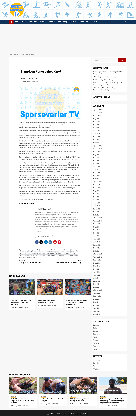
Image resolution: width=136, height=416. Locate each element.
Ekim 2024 (96, 176)
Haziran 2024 (97, 188)
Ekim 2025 (96, 140)
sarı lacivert (74, 253)
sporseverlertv (61, 255)
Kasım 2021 (96, 281)
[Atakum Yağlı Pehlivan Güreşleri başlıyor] (53, 385)
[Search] (125, 22)
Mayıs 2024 (96, 191)
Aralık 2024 (96, 170)
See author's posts (44, 236)
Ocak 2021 (96, 311)
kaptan (73, 251)
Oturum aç (96, 360)
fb (65, 250)
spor (21, 255)
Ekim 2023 (96, 212)
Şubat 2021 (96, 308)
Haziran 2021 (97, 296)
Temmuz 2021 (97, 293)
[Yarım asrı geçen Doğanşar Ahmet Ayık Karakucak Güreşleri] (22, 287)
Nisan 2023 (96, 230)
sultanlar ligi (70, 255)
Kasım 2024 (96, 173)
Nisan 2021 (96, 302)
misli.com (30, 253)
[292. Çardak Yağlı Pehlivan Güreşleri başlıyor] (83, 385)
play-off (36, 253)
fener (68, 250)
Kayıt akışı (96, 363)
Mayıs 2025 (96, 155)
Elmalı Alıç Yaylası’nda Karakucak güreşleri (46, 301)
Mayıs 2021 (96, 299)
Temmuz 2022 (97, 257)
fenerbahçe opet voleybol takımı (46, 251)
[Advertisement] (68, 38)
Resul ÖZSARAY (33, 78)
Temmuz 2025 (97, 149)
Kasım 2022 (96, 245)
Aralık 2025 (96, 134)
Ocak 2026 (96, 131)
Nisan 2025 (96, 158)
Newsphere (77, 414)
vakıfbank (29, 257)
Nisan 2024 (96, 194)
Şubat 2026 (96, 128)
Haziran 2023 (97, 224)
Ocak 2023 (96, 239)
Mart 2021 (96, 305)
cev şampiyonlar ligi (28, 250)
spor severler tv (28, 255)
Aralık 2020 (96, 314)
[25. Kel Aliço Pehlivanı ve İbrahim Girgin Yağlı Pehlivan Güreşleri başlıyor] (23, 385)
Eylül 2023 (96, 215)
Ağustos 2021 (97, 290)
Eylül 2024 (96, 179)
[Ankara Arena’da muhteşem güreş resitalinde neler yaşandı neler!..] (78, 287)
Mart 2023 (96, 233)
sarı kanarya (66, 253)
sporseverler (43, 255)
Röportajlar (84, 22)
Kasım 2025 (96, 137)
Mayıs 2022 (96, 263)
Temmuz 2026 (97, 113)
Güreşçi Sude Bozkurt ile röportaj (30, 262)
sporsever (35, 255)
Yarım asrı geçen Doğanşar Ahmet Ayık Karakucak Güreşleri (21, 302)
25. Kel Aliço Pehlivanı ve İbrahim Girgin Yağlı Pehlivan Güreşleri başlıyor (23, 401)
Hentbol (52, 22)
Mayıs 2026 (96, 119)
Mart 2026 (96, 125)
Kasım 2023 (96, 209)
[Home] (11, 22)
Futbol (23, 22)
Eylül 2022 (96, 251)
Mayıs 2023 (96, 227)
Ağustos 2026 (97, 110)
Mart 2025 (96, 161)
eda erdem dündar (52, 250)
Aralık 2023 (96, 206)
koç (78, 251)
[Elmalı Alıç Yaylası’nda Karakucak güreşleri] (50, 287)
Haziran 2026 (97, 116)
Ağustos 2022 (97, 254)
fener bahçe (74, 250)
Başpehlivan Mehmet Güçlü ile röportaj (68, 262)
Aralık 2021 (96, 278)
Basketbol (33, 22)
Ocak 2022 (96, 275)
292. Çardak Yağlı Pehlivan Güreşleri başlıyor (106, 80)
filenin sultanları (60, 251)
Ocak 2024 (96, 203)
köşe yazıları (23, 253)
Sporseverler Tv (52, 255)
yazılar (35, 257)
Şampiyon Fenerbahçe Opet (54, 253)
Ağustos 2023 (97, 218)
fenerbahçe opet (31, 251)
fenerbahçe (23, 251)
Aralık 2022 (96, 242)
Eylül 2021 (96, 287)
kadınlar (68, 251)
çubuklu (37, 250)
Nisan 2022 (96, 266)
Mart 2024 (96, 197)
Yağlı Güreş (62, 22)
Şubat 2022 (96, 272)
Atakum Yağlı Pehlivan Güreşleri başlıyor (105, 77)
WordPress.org (97, 369)
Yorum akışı (96, 366)
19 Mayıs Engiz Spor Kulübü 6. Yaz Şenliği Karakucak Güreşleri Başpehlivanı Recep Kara (112, 401)
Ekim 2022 (96, 248)
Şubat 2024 (96, 200)
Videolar (73, 22)
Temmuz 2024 (97, 185)
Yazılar (94, 22)
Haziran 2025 (97, 152)
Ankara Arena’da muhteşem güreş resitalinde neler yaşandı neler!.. (76, 302)
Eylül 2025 (96, 143)
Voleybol (43, 22)
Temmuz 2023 (97, 221)
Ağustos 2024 (97, 182)
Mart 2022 (96, 269)
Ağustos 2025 (97, 146)
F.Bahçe (61, 250)
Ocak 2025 (96, 167)
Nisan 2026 (96, 122)
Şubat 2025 (96, 164)
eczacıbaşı (43, 250)
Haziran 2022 (97, 260)
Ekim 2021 (96, 284)
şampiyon (42, 253)
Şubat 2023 (96, 236)
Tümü (16, 22)
